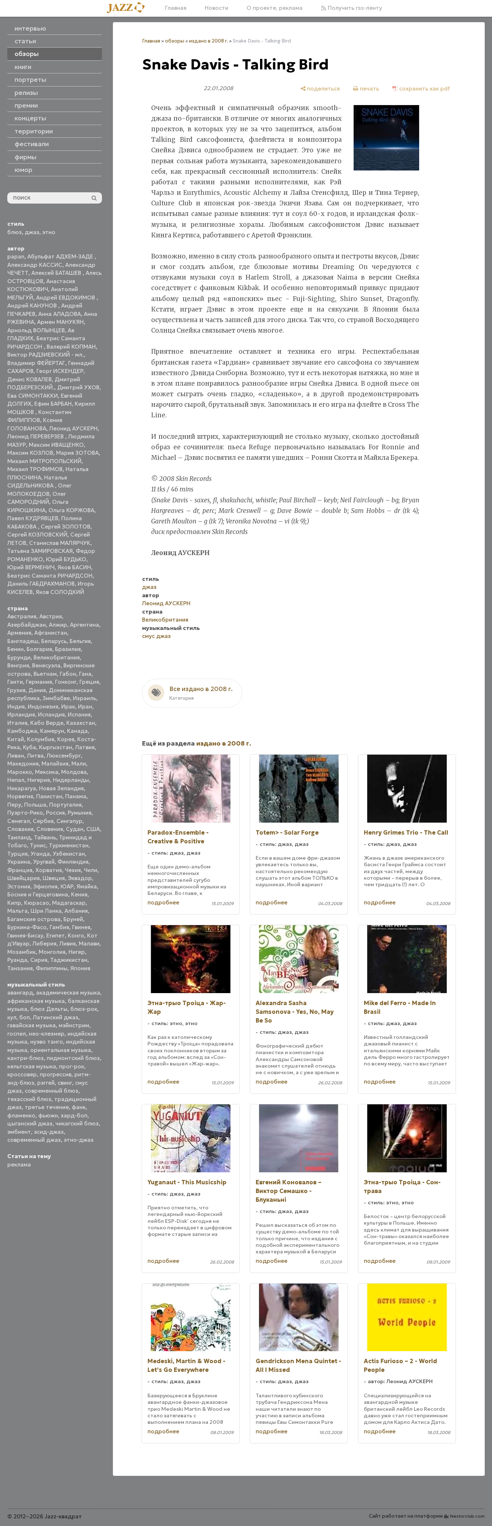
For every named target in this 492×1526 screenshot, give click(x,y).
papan (15, 256)
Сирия (38, 959)
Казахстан (80, 722)
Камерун (52, 730)
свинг (65, 1082)
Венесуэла (46, 665)
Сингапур (69, 821)
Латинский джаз (55, 1017)
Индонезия (43, 706)
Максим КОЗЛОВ (30, 452)
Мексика (46, 771)
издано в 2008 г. (208, 41)
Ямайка (86, 886)
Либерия (44, 943)
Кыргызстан (55, 747)
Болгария (39, 649)
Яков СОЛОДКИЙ (60, 592)
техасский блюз (29, 1099)
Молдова (74, 771)
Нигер (76, 951)
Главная (175, 7)
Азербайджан (26, 624)
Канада (77, 730)
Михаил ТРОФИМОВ (35, 469)
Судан (74, 829)
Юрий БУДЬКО (66, 559)
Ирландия (21, 714)
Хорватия (48, 870)
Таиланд (19, 837)
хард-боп (74, 1115)
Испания (79, 714)
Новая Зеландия (61, 788)
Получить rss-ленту (354, 7)
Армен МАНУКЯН (60, 321)
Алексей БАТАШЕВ (57, 272)
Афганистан (50, 632)
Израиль (84, 698)
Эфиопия (45, 886)
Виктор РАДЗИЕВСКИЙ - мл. (45, 354)
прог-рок (71, 1066)
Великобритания (57, 657)
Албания (76, 910)
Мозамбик (21, 951)
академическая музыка (68, 992)
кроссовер (22, 1074)
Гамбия (59, 927)
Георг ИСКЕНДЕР (59, 371)
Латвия (85, 747)
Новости (216, 7)
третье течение (47, 1107)
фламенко (21, 1115)
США (93, 829)
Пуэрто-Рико (25, 812)
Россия (55, 812)
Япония (80, 968)
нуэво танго (46, 1041)
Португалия (65, 804)
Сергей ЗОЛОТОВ (65, 526)
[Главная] (128, 8)
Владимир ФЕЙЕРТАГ (36, 363)
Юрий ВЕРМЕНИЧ (31, 567)
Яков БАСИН (74, 567)
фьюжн (48, 1115)
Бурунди (19, 657)
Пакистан (49, 796)
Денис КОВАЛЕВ (29, 379)
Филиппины (51, 968)
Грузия (16, 690)
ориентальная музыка (60, 1050)
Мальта (17, 910)
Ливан (15, 755)
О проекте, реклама (275, 7)
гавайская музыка (31, 1025)
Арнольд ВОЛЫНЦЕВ (36, 330)
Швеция (54, 878)
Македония (23, 763)
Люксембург (64, 755)
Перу (14, 804)
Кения (79, 894)
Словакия (20, 829)
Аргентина (84, 624)
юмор (23, 170)
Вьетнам (45, 673)
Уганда (40, 853)
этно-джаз (79, 1139)
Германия (39, 681)
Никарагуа (21, 788)
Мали (78, 763)
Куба (29, 747)
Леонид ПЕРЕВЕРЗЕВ (36, 436)
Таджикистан (68, 959)
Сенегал (18, 821)
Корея (65, 739)
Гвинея (81, 927)
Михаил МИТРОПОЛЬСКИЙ (44, 461)
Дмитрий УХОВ (78, 387)
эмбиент (19, 1131)
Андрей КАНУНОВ (32, 305)
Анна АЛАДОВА (59, 313)
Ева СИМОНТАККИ (32, 395)
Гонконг (65, 681)
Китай (15, 739)
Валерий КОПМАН (71, 346)
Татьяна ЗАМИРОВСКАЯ (40, 550)
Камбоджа (22, 730)
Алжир (58, 624)
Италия (17, 722)
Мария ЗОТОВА (77, 452)
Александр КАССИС (34, 264)
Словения (49, 829)
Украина (18, 861)
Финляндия (73, 861)
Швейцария (23, 878)
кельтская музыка (31, 1066)
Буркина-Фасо (27, 927)
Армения (19, 632)
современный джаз (34, 1139)
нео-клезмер (46, 1033)
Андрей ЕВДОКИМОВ (66, 297)
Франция (19, 870)
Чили (90, 870)
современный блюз (51, 1090)
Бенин (15, 649)
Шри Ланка (46, 910)
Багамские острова (33, 919)
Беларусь (54, 641)
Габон (68, 673)
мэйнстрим (74, 1025)
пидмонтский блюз (73, 1058)
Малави (89, 943)
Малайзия (55, 763)
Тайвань (45, 837)
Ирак (68, 706)
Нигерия (38, 779)
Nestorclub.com (467, 1516)
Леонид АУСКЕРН (73, 428)
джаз (32, 232)
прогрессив (55, 1074)
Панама (75, 796)
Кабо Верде (46, 722)
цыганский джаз (29, 1123)
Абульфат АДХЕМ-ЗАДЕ (61, 256)
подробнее (163, 902)
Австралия (21, 616)
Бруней (73, 919)
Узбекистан (69, 853)
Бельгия (80, 641)
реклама (19, 1164)
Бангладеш (22, 641)
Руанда (17, 959)
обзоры (174, 41)
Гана (85, 673)
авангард (20, 992)
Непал (15, 779)
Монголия (52, 951)
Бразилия (68, 649)
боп (24, 1017)
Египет (55, 935)
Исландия (51, 714)
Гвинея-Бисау (25, 935)
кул (11, 1017)
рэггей (46, 1082)
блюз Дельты (48, 1008)
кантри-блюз (25, 1058)
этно (48, 232)
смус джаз (156, 636)
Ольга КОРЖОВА (71, 510)
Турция (17, 853)
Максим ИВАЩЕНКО (56, 444)
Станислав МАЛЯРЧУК (59, 542)
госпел (16, 1033)
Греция (89, 681)
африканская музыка (36, 1000)
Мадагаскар (69, 902)
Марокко (19, 771)
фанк (79, 1107)
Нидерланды (71, 779)
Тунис (38, 845)
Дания (37, 690)
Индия (16, 706)
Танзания (20, 968)
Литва (35, 755)
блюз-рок (83, 1008)
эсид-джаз (49, 1131)
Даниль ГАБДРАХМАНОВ (41, 583)
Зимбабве (56, 698)
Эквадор (80, 878)
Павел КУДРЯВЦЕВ (32, 518)
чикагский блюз (77, 1123)
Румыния (79, 812)
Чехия (73, 870)
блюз (14, 232)
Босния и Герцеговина (37, 894)
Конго (76, 935)
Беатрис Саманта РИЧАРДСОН (50, 575)
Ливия (67, 943)
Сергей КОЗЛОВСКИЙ (37, 534)
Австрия (50, 616)
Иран (85, 706)
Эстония (18, 886)
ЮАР (67, 886)
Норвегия (20, 796)
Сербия (43, 821)
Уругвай (44, 861)
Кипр (14, 902)
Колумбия (40, 739)
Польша (35, 804)
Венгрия (18, 665)
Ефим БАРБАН (53, 403)
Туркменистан (68, 845)
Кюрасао (36, 902)
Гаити (15, 681)
